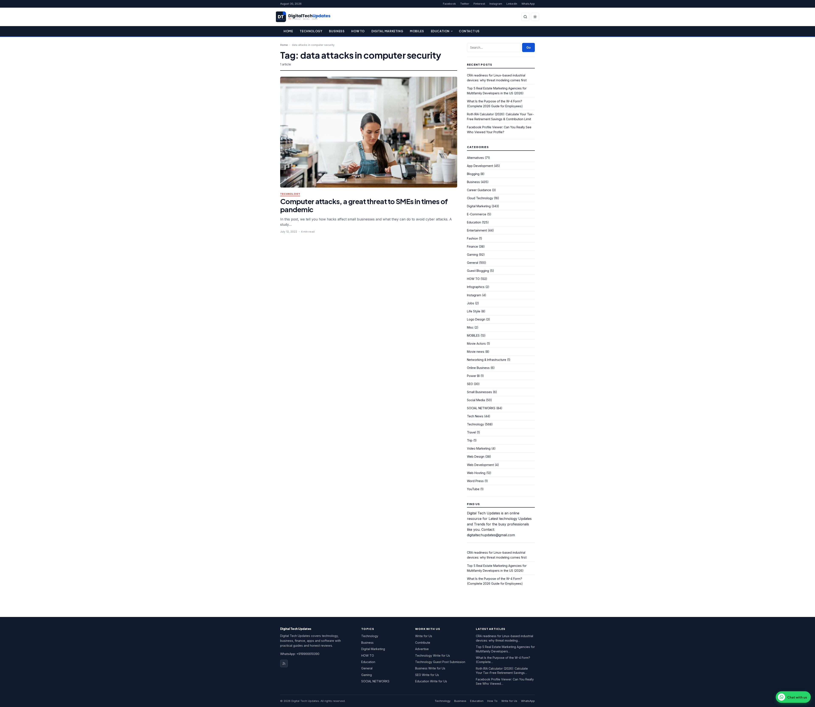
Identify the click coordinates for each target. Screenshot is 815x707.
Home (288, 31)
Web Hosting (476, 473)
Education (440, 31)
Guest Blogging (478, 270)
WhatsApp (528, 3)
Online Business (478, 368)
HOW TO (473, 279)
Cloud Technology (480, 198)
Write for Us (423, 636)
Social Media (476, 400)
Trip (469, 440)
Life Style (473, 311)
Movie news (475, 351)
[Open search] (525, 17)
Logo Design (476, 319)
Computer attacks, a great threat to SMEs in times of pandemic (364, 205)
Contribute (422, 642)
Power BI (473, 376)
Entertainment (477, 230)
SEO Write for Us (427, 675)
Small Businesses (479, 392)
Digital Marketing (387, 31)
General (472, 262)
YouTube (473, 489)
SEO (470, 384)
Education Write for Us (431, 681)
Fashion (472, 238)
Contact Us (469, 31)
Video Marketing (478, 448)
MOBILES (473, 335)
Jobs (470, 303)
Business (336, 31)
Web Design (475, 456)
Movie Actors (476, 343)
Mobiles (417, 31)
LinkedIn (511, 3)
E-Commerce (476, 214)
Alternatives (475, 157)
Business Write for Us (430, 668)
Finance (472, 246)
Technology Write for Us (432, 655)
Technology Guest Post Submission (440, 662)
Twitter (464, 3)
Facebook (449, 3)
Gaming (472, 254)
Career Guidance (479, 190)
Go (528, 47)
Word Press (475, 481)
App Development (480, 166)
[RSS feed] (284, 663)
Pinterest (479, 3)
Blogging (473, 174)
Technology (311, 31)
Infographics (476, 287)
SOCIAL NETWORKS (481, 408)
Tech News (475, 416)
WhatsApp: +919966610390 (299, 654)
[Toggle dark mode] (535, 17)
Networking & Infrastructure (486, 359)
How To (358, 31)
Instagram (495, 3)
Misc (470, 327)
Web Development (480, 465)
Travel (471, 432)
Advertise (422, 649)
